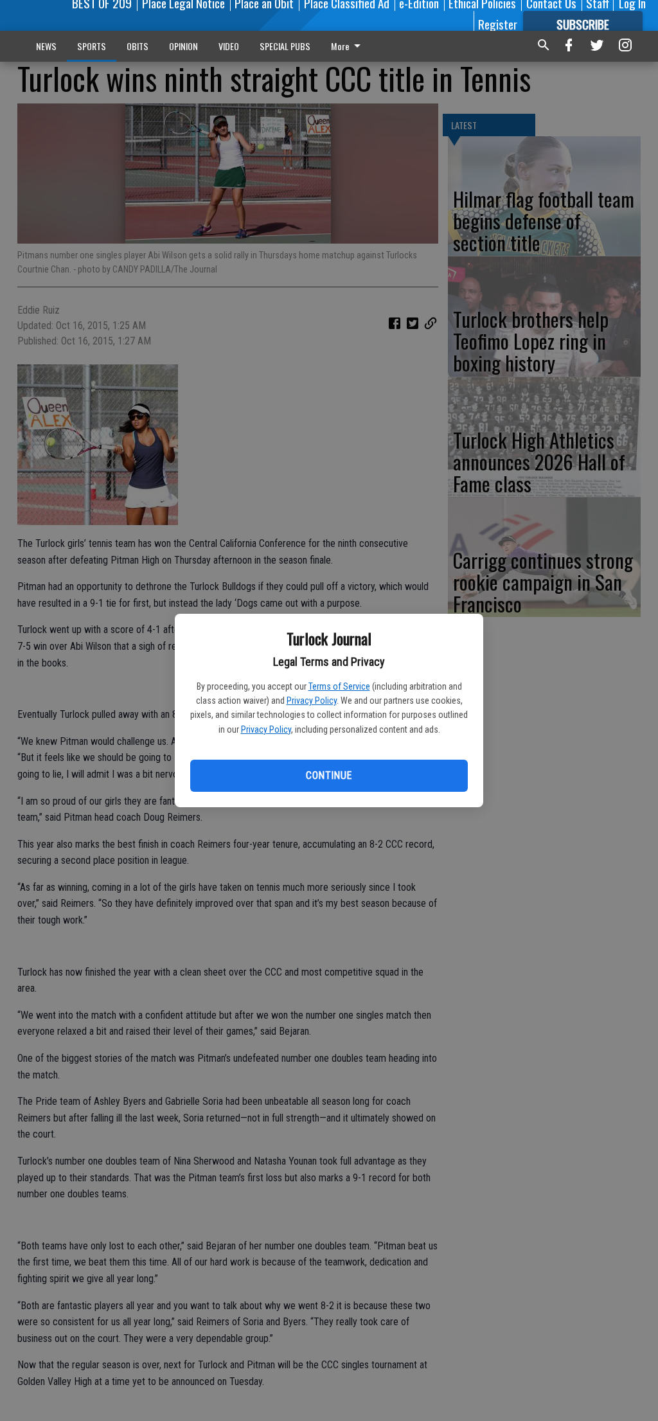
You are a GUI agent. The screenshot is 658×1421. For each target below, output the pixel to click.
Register (497, 23)
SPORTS (91, 46)
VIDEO (228, 46)
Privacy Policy (312, 700)
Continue (328, 775)
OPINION (183, 46)
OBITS (137, 46)
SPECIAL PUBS (285, 46)
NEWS (46, 46)
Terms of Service (339, 686)
